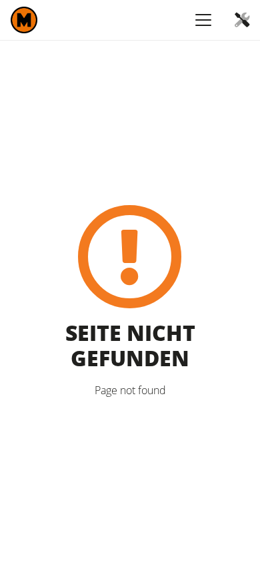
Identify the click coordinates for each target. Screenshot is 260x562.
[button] (203, 20)
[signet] (24, 20)
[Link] (242, 19)
